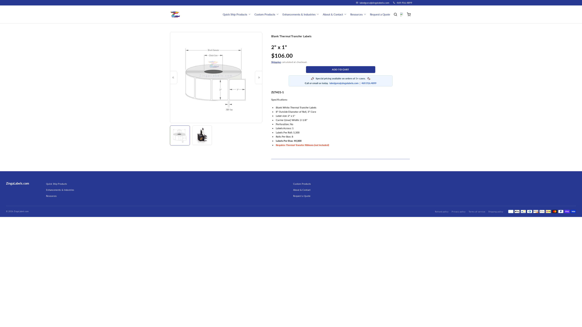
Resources (51, 196)
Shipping (276, 62)
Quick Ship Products (56, 183)
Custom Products (302, 183)
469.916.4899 (404, 2)
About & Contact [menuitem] (333, 14)
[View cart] (408, 14)
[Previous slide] (173, 77)
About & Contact (302, 189)
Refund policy (442, 211)
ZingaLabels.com (17, 183)
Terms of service (477, 211)
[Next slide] (259, 77)
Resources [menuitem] (356, 14)
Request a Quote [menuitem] (380, 14)
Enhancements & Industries (60, 189)
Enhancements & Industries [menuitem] (299, 14)
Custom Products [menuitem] (264, 14)
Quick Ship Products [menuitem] (235, 14)
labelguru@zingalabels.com (374, 2)
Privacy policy (459, 211)
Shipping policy (495, 211)
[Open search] (395, 14)
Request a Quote (302, 196)
